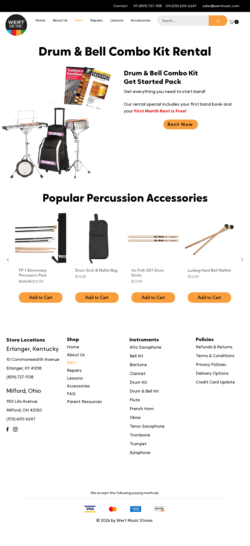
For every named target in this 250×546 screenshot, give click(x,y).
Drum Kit (138, 383)
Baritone (138, 365)
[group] (125, 259)
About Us (76, 355)
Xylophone (140, 453)
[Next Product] (242, 260)
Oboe (135, 418)
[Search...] (218, 20)
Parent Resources (84, 402)
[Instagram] (15, 429)
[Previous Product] (8, 260)
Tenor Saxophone (147, 427)
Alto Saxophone (145, 347)
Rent (71, 363)
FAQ (71, 394)
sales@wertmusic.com (220, 6)
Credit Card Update (215, 382)
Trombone (140, 435)
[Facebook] (7, 429)
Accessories (78, 386)
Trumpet (138, 444)
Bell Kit (136, 356)
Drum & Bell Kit (144, 391)
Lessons (75, 378)
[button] (234, 22)
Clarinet (138, 374)
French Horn (142, 409)
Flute (135, 400)
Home (73, 347)
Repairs (74, 371)
